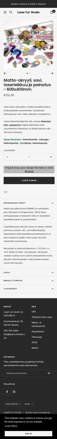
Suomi (27, 404)
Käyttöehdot (38, 331)
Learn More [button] (11, 426)
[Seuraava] (52, 73)
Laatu (7, 272)
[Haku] (10, 12)
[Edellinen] (5, 73)
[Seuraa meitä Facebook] (7, 391)
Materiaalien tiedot (15, 203)
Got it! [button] (28, 433)
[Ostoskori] (51, 12)
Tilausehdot (10, 289)
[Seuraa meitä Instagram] (13, 391)
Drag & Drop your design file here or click (29, 169)
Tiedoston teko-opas (42, 317)
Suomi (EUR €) (12, 404)
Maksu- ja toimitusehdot (38, 324)
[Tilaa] (48, 373)
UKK (34, 311)
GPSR (34, 342)
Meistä (35, 347)
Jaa (5, 191)
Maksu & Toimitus (13, 280)
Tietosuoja (37, 337)
